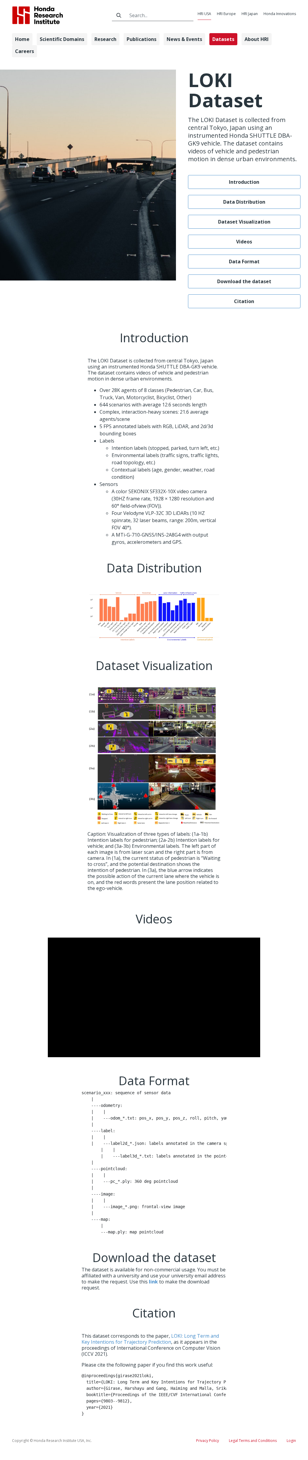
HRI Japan (250, 13)
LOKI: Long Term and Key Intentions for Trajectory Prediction (150, 1339)
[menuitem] (22, 39)
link (153, 1281)
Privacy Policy (207, 1440)
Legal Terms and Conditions (253, 1440)
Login (291, 1440)
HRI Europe (226, 13)
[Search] (119, 15)
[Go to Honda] (59, 15)
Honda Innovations (279, 13)
